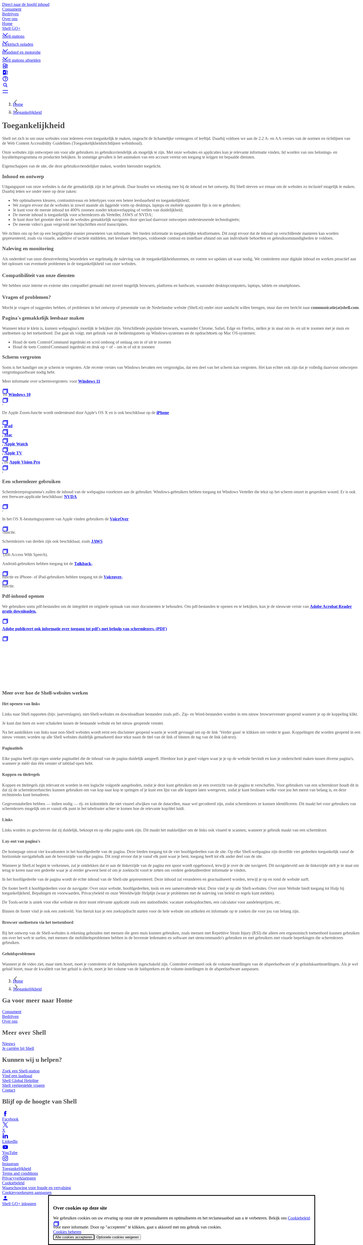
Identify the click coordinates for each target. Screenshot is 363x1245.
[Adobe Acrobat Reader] (5, 623)
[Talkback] (5, 575)
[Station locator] (181, 66)
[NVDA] (5, 508)
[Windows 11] (5, 393)
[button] (181, 30)
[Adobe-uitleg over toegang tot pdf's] (5, 640)
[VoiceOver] (5, 530)
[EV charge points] (181, 72)
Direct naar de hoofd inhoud (25, 4)
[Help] (181, 79)
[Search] (181, 85)
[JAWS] (5, 553)
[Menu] (181, 91)
